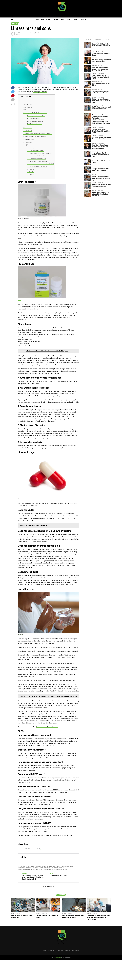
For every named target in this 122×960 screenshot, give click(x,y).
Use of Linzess (28, 142)
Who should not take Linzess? (37, 150)
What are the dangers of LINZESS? (38, 158)
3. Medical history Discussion (36, 121)
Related (32, 174)
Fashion (56, 19)
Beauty (62, 19)
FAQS (26, 145)
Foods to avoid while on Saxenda (47, 727)
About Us (67, 950)
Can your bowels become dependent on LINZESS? (41, 164)
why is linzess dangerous (43, 869)
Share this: (32, 169)
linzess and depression (25, 867)
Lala (19, 34)
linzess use (20, 634)
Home (37, 19)
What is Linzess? (28, 104)
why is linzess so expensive (60, 869)
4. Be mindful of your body (35, 124)
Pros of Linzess (28, 107)
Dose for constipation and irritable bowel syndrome (38, 133)
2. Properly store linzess (35, 118)
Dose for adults (28, 130)
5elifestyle (70, 835)
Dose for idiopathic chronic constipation (35, 136)
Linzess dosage (28, 128)
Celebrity (69, 19)
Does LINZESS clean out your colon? (39, 161)
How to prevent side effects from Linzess (35, 113)
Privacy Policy (59, 950)
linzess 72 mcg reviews (23, 218)
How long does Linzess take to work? (38, 148)
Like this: (32, 172)
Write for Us (75, 950)
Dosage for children (29, 139)
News (42, 19)
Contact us (83, 19)
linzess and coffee (68, 866)
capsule (57, 242)
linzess (19, 300)
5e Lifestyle (49, 19)
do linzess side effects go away (37, 866)
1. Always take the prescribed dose (37, 116)
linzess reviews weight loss (27, 869)
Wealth (76, 19)
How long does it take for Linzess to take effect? (41, 153)
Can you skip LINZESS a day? (37, 156)
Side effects (27, 110)
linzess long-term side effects (42, 867)
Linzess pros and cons (40, 92)
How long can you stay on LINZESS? (38, 166)
